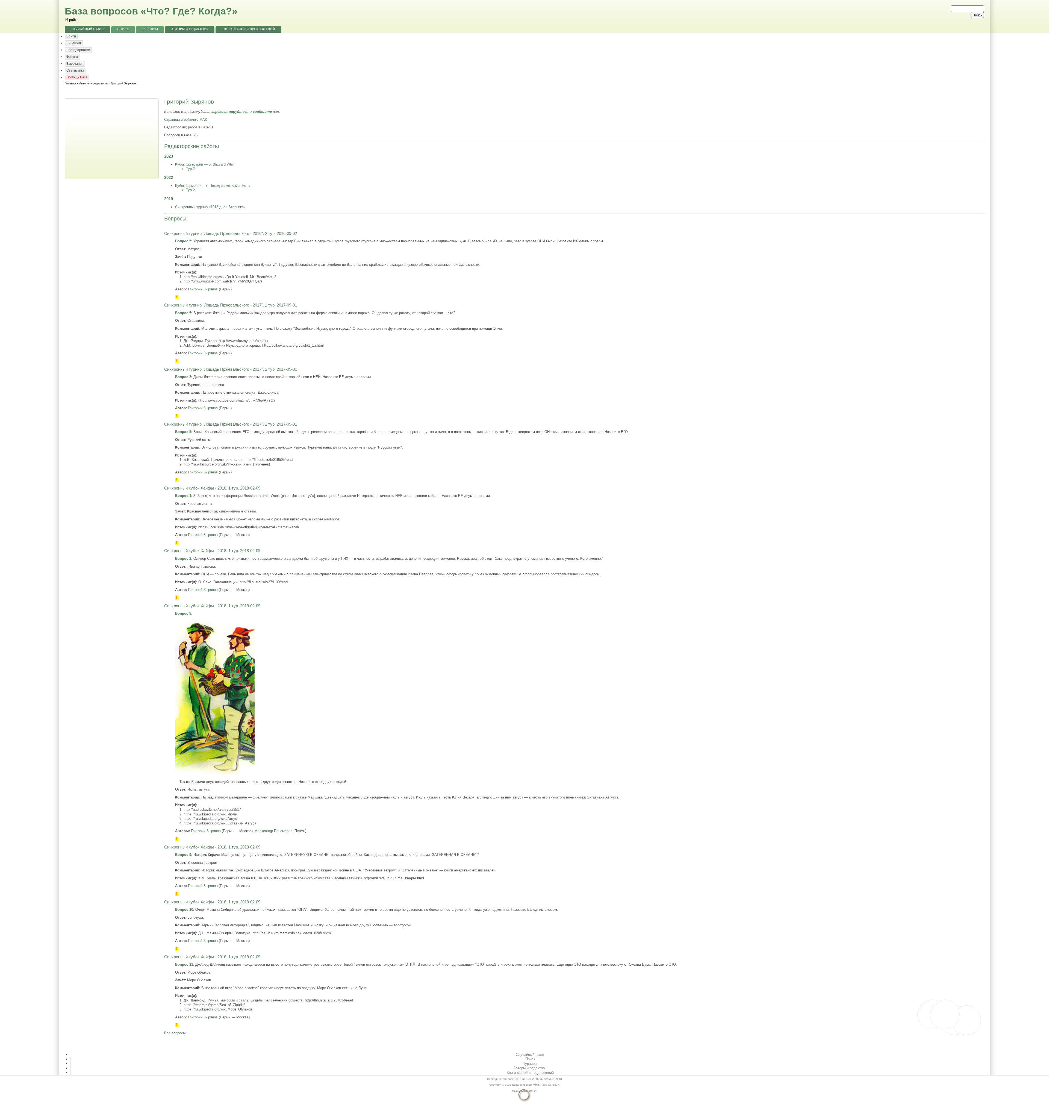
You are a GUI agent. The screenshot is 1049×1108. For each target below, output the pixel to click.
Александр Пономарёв (273, 831)
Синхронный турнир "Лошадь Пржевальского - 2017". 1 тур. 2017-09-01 (230, 305)
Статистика (75, 70)
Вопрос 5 (183, 241)
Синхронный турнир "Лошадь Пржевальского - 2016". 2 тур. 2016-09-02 (230, 233)
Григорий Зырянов (203, 289)
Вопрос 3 (183, 377)
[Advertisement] (112, 138)
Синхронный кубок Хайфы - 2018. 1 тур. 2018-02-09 (212, 488)
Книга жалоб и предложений (248, 29)
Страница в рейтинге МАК (185, 119)
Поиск (123, 29)
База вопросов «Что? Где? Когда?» (151, 11)
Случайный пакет (87, 29)
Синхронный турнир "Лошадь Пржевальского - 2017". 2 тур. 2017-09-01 (230, 369)
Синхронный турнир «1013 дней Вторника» (210, 207)
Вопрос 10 (184, 909)
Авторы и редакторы (189, 29)
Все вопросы (174, 1033)
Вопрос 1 (183, 496)
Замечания (75, 64)
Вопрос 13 (184, 964)
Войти (71, 36)
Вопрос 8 (183, 613)
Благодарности (78, 50)
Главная (70, 83)
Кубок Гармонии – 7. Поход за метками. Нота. (213, 186)
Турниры (150, 29)
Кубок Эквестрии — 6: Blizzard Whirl (205, 164)
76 (196, 135)
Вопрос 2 (183, 558)
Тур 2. (191, 169)
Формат (72, 57)
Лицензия (74, 43)
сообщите (262, 112)
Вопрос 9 (183, 855)
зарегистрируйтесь (230, 112)
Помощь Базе (77, 77)
